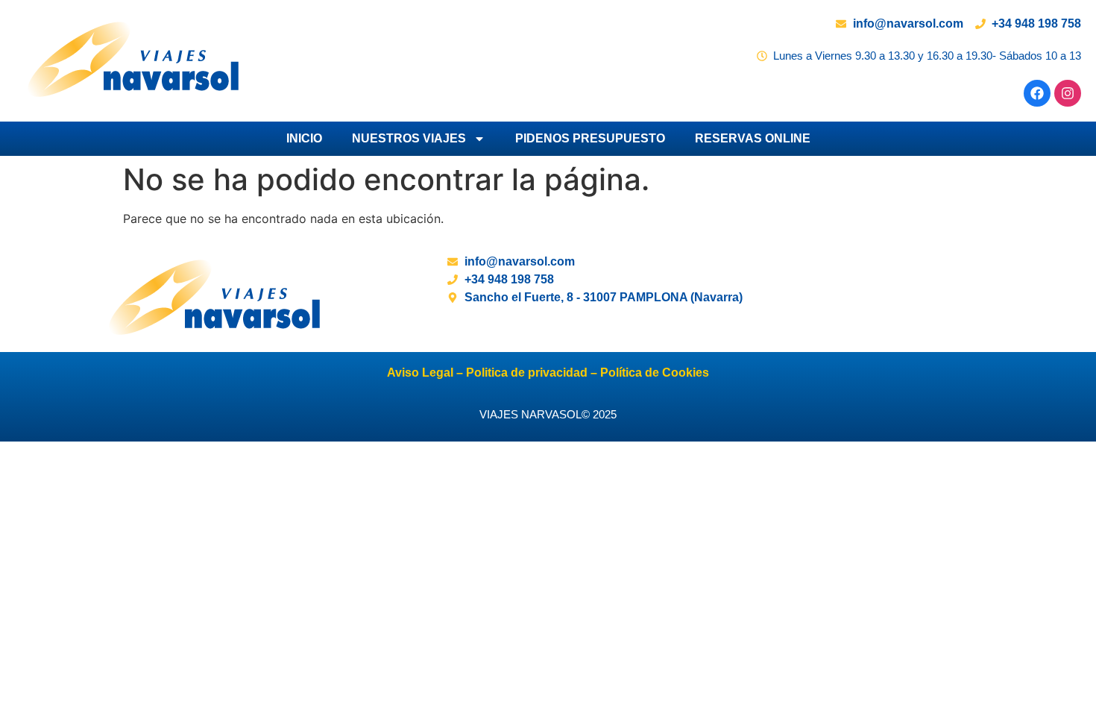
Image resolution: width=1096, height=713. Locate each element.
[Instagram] (1067, 93)
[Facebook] (1037, 93)
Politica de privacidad (525, 372)
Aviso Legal (420, 372)
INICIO (304, 138)
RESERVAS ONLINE (752, 138)
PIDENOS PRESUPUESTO (590, 138)
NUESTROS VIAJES (409, 138)
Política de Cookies (654, 372)
